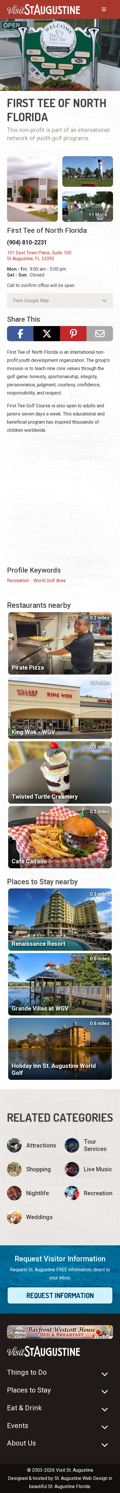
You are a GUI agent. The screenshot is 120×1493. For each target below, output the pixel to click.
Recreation (18, 580)
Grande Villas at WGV (40, 1008)
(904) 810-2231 (27, 242)
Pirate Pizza (28, 667)
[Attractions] (31, 1145)
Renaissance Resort (38, 943)
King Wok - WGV (33, 731)
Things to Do (27, 1372)
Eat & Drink (24, 1408)
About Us (21, 1443)
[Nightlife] (31, 1193)
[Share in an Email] (100, 333)
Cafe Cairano (29, 861)
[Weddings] (31, 1217)
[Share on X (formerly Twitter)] (46, 333)
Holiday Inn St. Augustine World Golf (54, 1069)
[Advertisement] (60, 499)
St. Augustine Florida (69, 1486)
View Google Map (31, 300)
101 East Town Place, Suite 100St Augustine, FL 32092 (39, 255)
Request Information (60, 1295)
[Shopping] (31, 1169)
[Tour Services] (89, 1145)
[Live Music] (89, 1169)
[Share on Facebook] (20, 333)
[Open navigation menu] (98, 9)
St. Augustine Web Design (80, 1478)
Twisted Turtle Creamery (45, 796)
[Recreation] (89, 1193)
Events (17, 1426)
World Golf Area (49, 580)
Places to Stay (29, 1390)
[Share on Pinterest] (73, 333)
